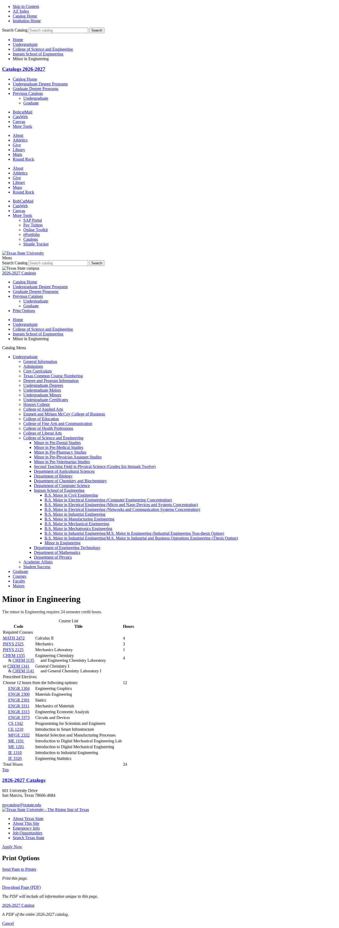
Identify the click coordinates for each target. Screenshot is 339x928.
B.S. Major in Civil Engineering (71, 495)
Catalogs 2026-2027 (23, 69)
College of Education (41, 419)
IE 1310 (15, 752)
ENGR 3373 (19, 717)
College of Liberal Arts (42, 433)
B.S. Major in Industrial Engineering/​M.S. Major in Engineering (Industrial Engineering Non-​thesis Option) (134, 533)
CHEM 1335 (14, 655)
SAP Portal (32, 220)
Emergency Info (26, 828)
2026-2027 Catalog (18, 905)
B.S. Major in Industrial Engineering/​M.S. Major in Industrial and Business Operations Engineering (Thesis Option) (141, 538)
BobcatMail (22, 112)
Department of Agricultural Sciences (64, 471)
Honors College (36, 404)
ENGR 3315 (19, 712)
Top (5, 770)
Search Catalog (15, 30)
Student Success (36, 566)
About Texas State (28, 818)
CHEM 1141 (23, 671)
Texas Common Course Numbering (53, 376)
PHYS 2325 (13, 644)
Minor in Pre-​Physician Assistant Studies (68, 457)
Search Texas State (28, 837)
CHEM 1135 (23, 660)
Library (19, 149)
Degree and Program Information (51, 380)
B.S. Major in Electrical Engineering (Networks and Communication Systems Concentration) (122, 509)
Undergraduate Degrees (43, 385)
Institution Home (27, 21)
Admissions (33, 366)
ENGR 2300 (19, 694)
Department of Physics (53, 557)
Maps (17, 154)
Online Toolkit (35, 229)
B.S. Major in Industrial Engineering (74, 514)
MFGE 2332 (19, 735)
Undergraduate (25, 44)
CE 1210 (15, 729)
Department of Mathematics (57, 552)
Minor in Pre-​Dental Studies (57, 442)
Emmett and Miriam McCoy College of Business (64, 414)
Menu (7, 258)
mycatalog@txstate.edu (21, 805)
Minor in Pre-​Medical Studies (58, 447)
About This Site (26, 823)
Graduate (31, 103)
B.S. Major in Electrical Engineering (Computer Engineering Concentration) (108, 500)
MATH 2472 (14, 638)
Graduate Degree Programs (35, 88)
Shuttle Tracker (36, 244)
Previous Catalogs (28, 93)
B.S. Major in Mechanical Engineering (76, 524)
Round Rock (23, 159)
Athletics (20, 140)
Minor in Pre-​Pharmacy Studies (60, 452)
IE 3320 (15, 758)
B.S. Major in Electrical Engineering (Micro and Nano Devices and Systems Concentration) (121, 504)
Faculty (19, 581)
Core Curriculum (37, 371)
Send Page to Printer (19, 869)
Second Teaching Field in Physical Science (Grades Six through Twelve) (94, 466)
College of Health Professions (48, 428)
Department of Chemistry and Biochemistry (70, 481)
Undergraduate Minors (42, 395)
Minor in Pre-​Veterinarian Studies (62, 461)
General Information (40, 361)
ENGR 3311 (18, 706)
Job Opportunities (27, 833)
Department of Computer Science (62, 485)
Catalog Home (25, 16)
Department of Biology (53, 476)
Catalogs (30, 239)
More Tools (22, 126)
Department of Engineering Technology (67, 547)
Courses (19, 576)
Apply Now (12, 846)
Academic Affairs (38, 562)
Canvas (19, 121)
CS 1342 (15, 723)
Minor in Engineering (62, 543)
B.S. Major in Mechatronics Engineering (78, 528)
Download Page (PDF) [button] (21, 887)
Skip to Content (26, 6)
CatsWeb (20, 117)
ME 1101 (16, 741)
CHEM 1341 (18, 666)
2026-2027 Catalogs (19, 273)
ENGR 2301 (19, 700)
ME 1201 (16, 747)
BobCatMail (23, 201)
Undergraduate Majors (42, 390)
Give (17, 145)
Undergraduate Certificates (45, 399)
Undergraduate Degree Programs (40, 84)
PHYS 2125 (13, 649)
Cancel (8, 923)
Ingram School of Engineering (38, 54)
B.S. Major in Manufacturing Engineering (79, 519)
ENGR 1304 (19, 688)
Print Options (24, 310)
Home (18, 39)
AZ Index (21, 11)
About (18, 135)
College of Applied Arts (43, 409)
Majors (18, 586)
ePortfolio (31, 234)
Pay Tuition (33, 225)
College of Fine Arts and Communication (57, 423)
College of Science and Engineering (43, 49)
